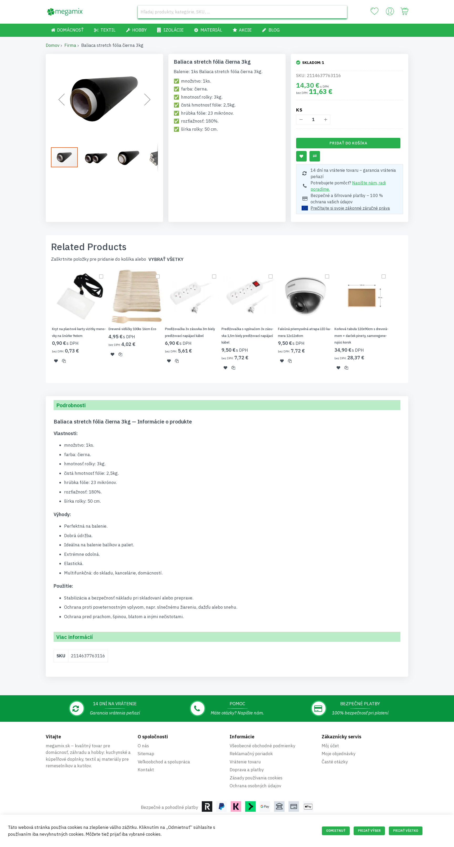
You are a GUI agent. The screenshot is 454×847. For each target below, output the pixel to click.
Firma (70, 45)
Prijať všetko (405, 831)
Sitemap (146, 754)
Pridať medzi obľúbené (301, 156)
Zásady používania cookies (256, 778)
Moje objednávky (338, 754)
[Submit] (340, 11)
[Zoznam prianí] (374, 11)
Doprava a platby (247, 770)
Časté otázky (335, 762)
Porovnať (314, 156)
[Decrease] (301, 119)
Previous (44, 322)
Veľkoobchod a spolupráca (164, 762)
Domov (52, 45)
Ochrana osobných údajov (255, 786)
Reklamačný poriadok (251, 754)
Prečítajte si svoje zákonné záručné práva (350, 208)
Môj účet (330, 746)
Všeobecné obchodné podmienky (262, 746)
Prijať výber (369, 831)
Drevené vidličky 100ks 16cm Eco (132, 329)
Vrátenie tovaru (245, 762)
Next (410, 322)
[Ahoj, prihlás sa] (390, 13)
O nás (143, 746)
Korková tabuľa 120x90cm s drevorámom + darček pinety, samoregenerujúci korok (361, 335)
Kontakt (146, 770)
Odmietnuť (335, 831)
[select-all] (166, 259)
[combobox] (242, 11)
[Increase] (325, 119)
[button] (61, 99)
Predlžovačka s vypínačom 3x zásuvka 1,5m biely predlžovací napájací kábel (247, 335)
